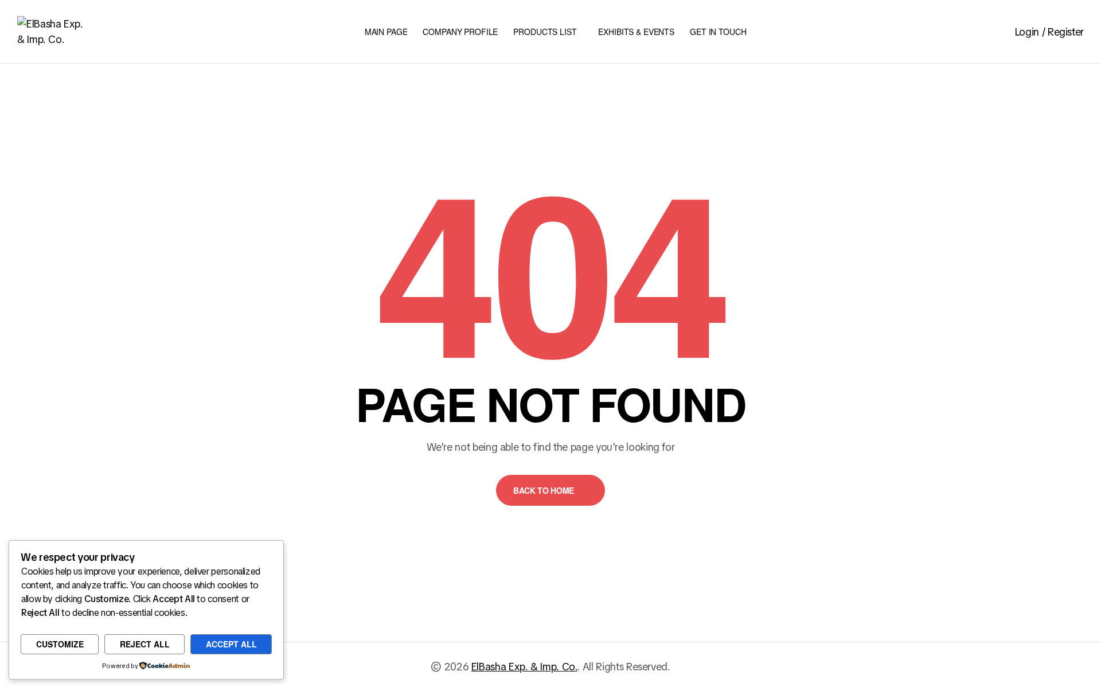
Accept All (231, 644)
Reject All (145, 644)
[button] (550, 490)
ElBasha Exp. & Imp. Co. (524, 666)
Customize (60, 644)
